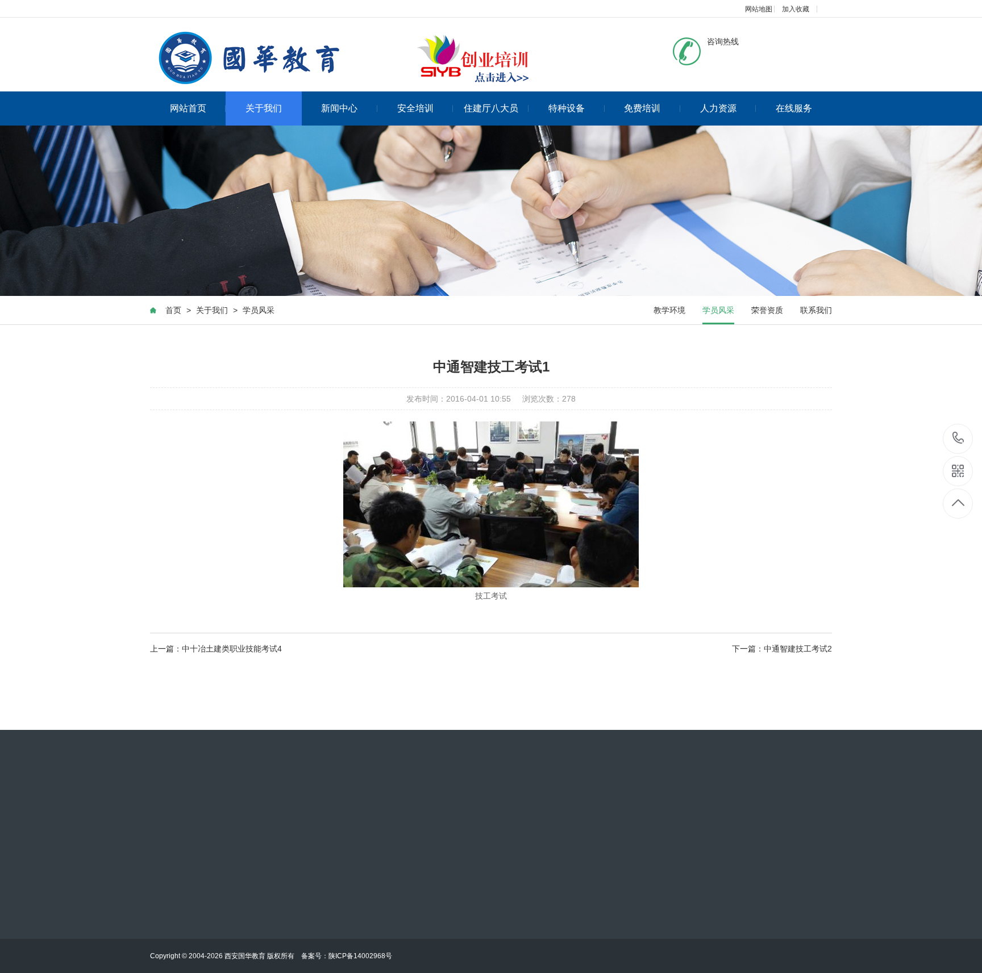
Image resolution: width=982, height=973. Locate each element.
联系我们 (816, 310)
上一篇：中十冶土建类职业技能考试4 (216, 648)
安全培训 (415, 108)
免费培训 (642, 108)
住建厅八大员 (491, 108)
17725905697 (958, 439)
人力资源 (718, 108)
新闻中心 (339, 108)
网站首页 (188, 108)
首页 (173, 310)
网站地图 (758, 9)
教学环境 (669, 310)
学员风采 (258, 310)
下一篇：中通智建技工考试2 (782, 648)
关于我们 (264, 108)
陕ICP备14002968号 (360, 956)
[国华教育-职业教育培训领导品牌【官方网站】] (346, 59)
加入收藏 (795, 9)
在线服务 (794, 108)
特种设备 (566, 108)
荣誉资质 (767, 310)
